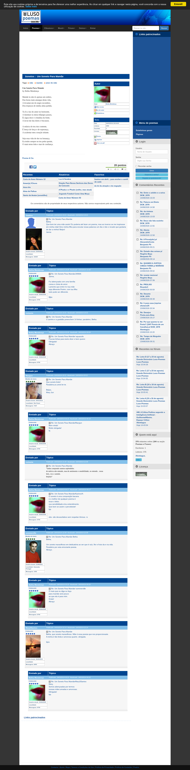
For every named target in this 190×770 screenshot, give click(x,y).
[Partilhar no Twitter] (34, 166)
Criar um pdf (100, 143)
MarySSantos (31, 628)
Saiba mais (31, 6)
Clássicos (48, 28)
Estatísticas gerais (144, 130)
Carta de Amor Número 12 (34, 179)
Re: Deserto (145, 294)
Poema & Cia (27, 158)
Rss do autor (100, 110)
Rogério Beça (146, 278)
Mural (60, 28)
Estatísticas (100, 113)
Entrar (93, 28)
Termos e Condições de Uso (82, 767)
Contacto (54, 767)
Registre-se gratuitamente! (151, 178)
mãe (31, 83)
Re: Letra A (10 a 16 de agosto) (149, 398)
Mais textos (100, 107)
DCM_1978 (145, 195)
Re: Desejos (145, 312)
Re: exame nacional (149, 275)
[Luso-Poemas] (38, 16)
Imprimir (99, 139)
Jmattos (29, 215)
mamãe (39, 83)
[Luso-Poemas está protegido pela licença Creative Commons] (141, 474)
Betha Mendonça (36, 270)
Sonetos (29, 76)
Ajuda (62, 767)
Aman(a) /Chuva (30, 183)
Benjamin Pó (145, 244)
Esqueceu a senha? (152, 175)
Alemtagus (145, 330)
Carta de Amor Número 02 (70, 198)
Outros (82, 28)
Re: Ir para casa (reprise (150, 303)
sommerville (31, 533)
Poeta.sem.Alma (147, 315)
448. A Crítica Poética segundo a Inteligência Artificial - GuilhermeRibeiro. (150, 414)
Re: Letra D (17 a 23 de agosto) (150, 357)
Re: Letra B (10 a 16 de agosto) (150, 384)
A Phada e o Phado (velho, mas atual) (75, 190)
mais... (138, 460)
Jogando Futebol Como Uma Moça (74, 194)
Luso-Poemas (142, 362)
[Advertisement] (44, 52)
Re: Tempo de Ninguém (150, 336)
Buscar (164, 28)
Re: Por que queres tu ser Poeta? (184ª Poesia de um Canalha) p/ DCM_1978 (152, 324)
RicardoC (144, 287)
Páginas (139, 134)
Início (25, 28)
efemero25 (144, 306)
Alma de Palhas (30, 191)
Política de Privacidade (104, 767)
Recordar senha (144, 166)
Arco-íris (27, 187)
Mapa (68, 767)
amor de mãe (51, 83)
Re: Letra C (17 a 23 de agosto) (150, 371)
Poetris (136, 767)
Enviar (99, 136)
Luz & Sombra (65, 179)
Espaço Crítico (142, 420)
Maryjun (29, 376)
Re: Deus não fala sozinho (151, 221)
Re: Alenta (144, 230)
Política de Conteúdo (123, 767)
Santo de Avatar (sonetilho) (35, 195)
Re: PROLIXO (146, 284)
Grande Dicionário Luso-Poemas (150, 359)
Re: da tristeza (146, 211)
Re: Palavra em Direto (149, 202)
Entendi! (178, 4)
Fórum (71, 28)
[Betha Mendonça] (111, 94)
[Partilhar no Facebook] (31, 166)
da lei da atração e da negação (107, 186)
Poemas (35, 28)
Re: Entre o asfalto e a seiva (152, 193)
